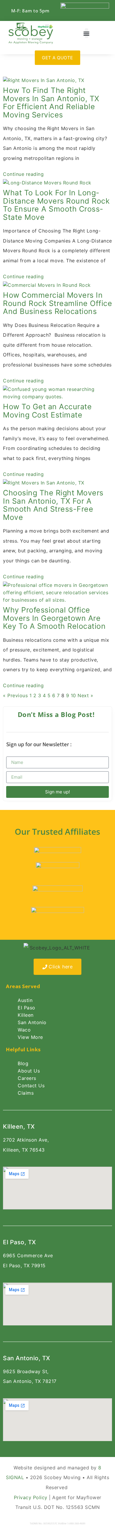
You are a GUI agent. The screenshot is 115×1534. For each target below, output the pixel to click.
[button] (86, 33)
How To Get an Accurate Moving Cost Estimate (47, 410)
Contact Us (31, 1085)
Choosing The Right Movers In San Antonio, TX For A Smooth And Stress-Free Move (53, 505)
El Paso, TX (19, 1242)
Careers (27, 1078)
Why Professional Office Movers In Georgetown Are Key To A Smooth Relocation (54, 618)
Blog (23, 1063)
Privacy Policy (30, 1497)
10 (73, 695)
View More (30, 1037)
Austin (25, 1000)
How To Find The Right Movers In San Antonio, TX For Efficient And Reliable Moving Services (51, 102)
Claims (26, 1093)
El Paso (26, 1008)
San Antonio (32, 1022)
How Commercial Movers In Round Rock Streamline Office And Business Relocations (57, 303)
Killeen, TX (19, 1126)
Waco (24, 1030)
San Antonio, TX (26, 1358)
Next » (85, 695)
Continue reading (23, 174)
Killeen (26, 1015)
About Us (29, 1071)
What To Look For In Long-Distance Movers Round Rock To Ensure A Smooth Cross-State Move (56, 205)
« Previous (15, 695)
